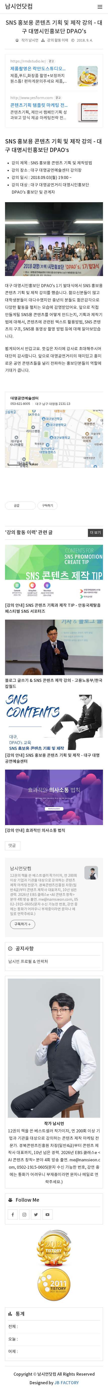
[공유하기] (24, 505)
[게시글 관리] (30, 505)
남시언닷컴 (20, 868)
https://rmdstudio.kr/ (28, 61)
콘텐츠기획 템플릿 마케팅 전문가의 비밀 (37, 106)
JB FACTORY (67, 1383)
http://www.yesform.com (31, 98)
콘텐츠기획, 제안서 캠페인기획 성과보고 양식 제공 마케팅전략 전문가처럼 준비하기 (38, 115)
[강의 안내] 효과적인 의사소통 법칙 (35, 830)
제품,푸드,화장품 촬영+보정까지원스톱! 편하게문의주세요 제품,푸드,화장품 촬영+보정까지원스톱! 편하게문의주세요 (39, 79)
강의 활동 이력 (57, 40)
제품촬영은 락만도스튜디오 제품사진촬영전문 (36, 69)
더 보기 (95, 533)
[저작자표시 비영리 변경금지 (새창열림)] (64, 506)
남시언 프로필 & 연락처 (28, 961)
